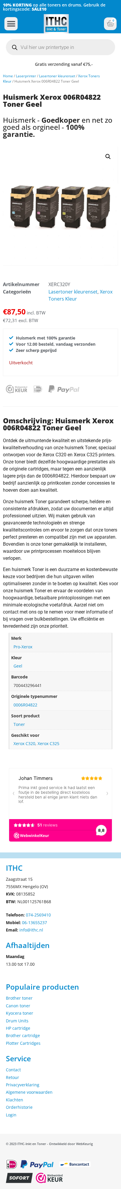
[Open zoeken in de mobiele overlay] (60, 47)
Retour (12, 1077)
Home (8, 75)
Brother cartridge (23, 1035)
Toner (19, 724)
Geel (18, 666)
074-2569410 (38, 915)
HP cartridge (18, 1028)
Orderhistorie (19, 1107)
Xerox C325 (48, 743)
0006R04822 (25, 705)
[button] (11, 23)
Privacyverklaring (22, 1085)
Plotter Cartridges (23, 1043)
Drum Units (17, 1021)
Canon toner (18, 1005)
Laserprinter (26, 75)
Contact (13, 1069)
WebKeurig (84, 1144)
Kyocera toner (19, 1013)
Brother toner (19, 998)
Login (11, 1115)
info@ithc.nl (31, 930)
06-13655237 (34, 922)
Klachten (14, 1100)
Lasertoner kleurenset (57, 75)
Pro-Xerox (23, 647)
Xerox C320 (24, 743)
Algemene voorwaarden (29, 1092)
